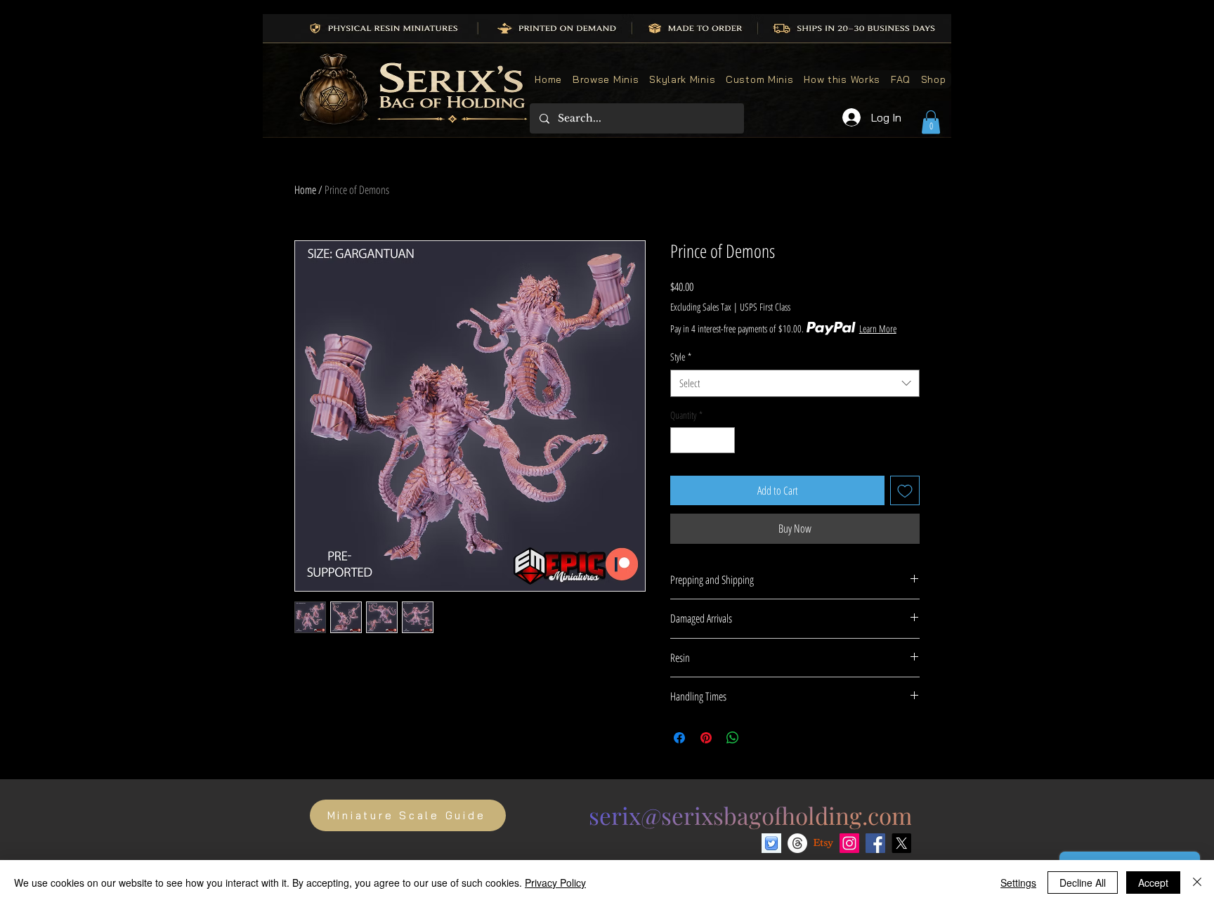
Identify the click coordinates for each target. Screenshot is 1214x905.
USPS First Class (765, 306)
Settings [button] (1018, 882)
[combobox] (795, 383)
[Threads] (797, 843)
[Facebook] (875, 843)
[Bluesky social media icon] (771, 843)
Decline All (1082, 882)
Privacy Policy (555, 882)
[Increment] (724, 440)
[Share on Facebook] (679, 737)
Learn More (877, 328)
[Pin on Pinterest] (706, 737)
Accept (1153, 882)
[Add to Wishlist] (905, 490)
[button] (931, 122)
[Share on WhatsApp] (732, 737)
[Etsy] (823, 843)
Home (305, 189)
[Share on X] (759, 737)
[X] (901, 843)
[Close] (1197, 882)
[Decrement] (681, 440)
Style (680, 356)
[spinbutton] (702, 440)
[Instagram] (849, 843)
